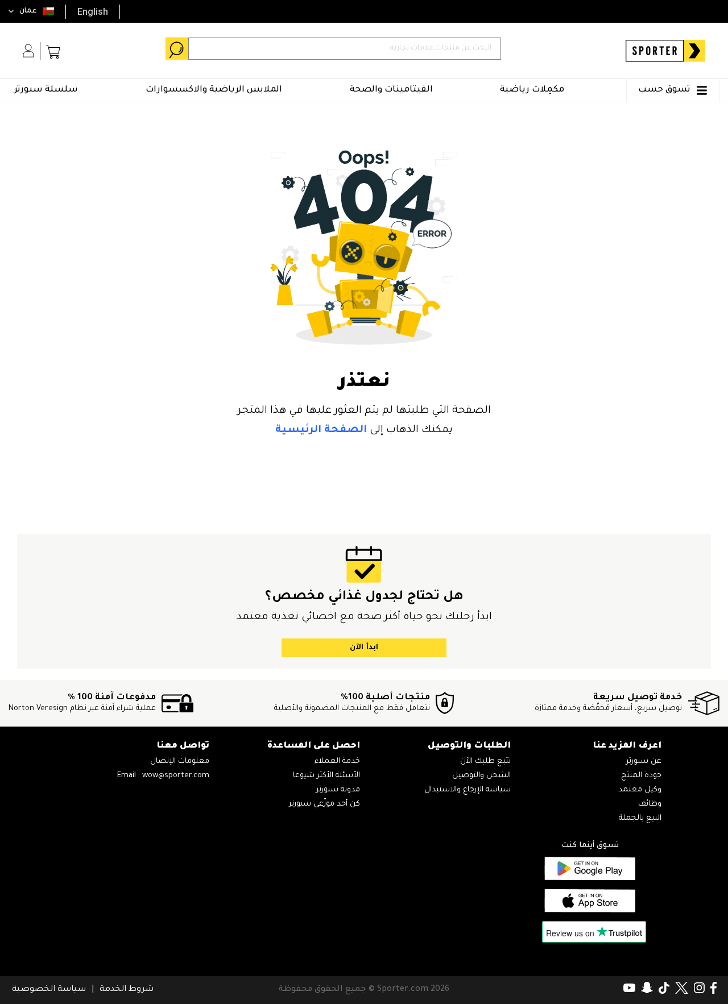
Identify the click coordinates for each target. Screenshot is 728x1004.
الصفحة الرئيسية (321, 430)
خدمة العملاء (337, 761)
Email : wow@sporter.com (163, 775)
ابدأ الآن (364, 648)
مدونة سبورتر (338, 790)
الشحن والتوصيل (481, 775)
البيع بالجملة (640, 818)
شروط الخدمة (127, 989)
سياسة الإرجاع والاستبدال (467, 790)
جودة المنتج (641, 775)
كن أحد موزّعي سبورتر (324, 804)
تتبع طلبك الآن (485, 761)
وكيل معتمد (639, 790)
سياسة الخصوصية (49, 989)
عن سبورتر (643, 761)
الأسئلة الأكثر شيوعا (326, 775)
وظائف (649, 804)
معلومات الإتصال (179, 761)
